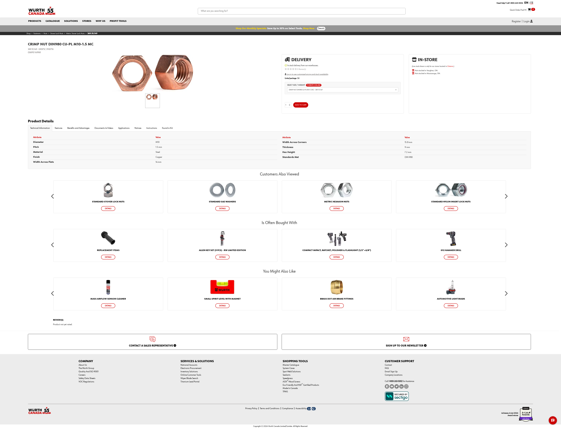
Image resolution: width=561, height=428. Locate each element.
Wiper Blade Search (189, 378)
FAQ (387, 368)
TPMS (285, 392)
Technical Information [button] (40, 128)
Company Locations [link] (393, 375)
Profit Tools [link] (118, 21)
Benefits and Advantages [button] (78, 128)
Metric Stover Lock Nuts (75, 33)
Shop (28, 33)
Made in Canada (290, 388)
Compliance (287, 408)
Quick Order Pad (517, 10)
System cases (289, 368)
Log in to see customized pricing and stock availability (307, 74)
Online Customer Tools (191, 375)
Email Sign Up (391, 371)
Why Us (100, 21)
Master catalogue (291, 365)
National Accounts (189, 365)
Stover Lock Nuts (56, 33)
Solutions (71, 21)
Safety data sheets (87, 378)
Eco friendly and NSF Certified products (301, 385)
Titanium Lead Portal (190, 382)
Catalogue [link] (53, 21)
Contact (388, 365)
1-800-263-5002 (395, 381)
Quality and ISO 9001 (88, 371)
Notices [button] (138, 128)
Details (321, 28)
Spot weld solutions (292, 371)
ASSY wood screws (291, 382)
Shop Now (308, 28)
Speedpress (288, 378)
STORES (86, 21)
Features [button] (58, 128)
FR (531, 2)
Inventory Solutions (189, 371)
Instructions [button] (151, 128)
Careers (82, 375)
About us (83, 365)
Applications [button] (124, 128)
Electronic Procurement (191, 368)
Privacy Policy (251, 408)
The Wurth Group (86, 368)
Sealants (286, 375)
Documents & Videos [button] (104, 128)
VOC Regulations (86, 382)
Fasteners (37, 33)
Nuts (45, 33)
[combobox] (302, 11)
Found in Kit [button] (167, 128)
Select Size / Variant (304, 85)
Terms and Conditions (269, 408)
